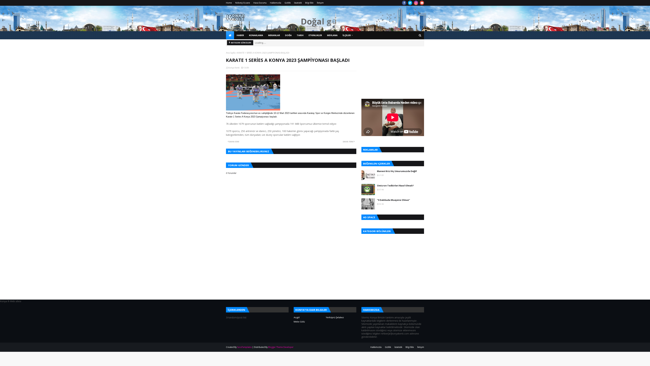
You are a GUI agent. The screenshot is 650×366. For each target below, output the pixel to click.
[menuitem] (230, 35)
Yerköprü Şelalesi (335, 317)
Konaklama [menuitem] (256, 35)
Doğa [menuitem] (288, 35)
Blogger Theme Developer (281, 347)
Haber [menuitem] (240, 35)
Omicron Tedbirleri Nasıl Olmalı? (395, 185)
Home (229, 2)
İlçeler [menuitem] (347, 35)
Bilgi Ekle (309, 2)
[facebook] (404, 3)
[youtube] (422, 3)
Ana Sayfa (230, 52)
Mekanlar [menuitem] (274, 35)
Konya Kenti (234, 67)
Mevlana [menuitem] (332, 35)
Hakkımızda (275, 2)
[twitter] (410, 3)
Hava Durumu (260, 2)
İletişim (320, 2)
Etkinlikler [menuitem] (315, 35)
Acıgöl (297, 317)
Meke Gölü (299, 321)
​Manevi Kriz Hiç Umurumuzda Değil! (397, 171)
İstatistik (298, 2)
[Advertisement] (291, 275)
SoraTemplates (244, 347)
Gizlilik (288, 2)
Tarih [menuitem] (300, 35)
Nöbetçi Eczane (242, 2)
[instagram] (416, 3)
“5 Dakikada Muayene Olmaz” (393, 199)
